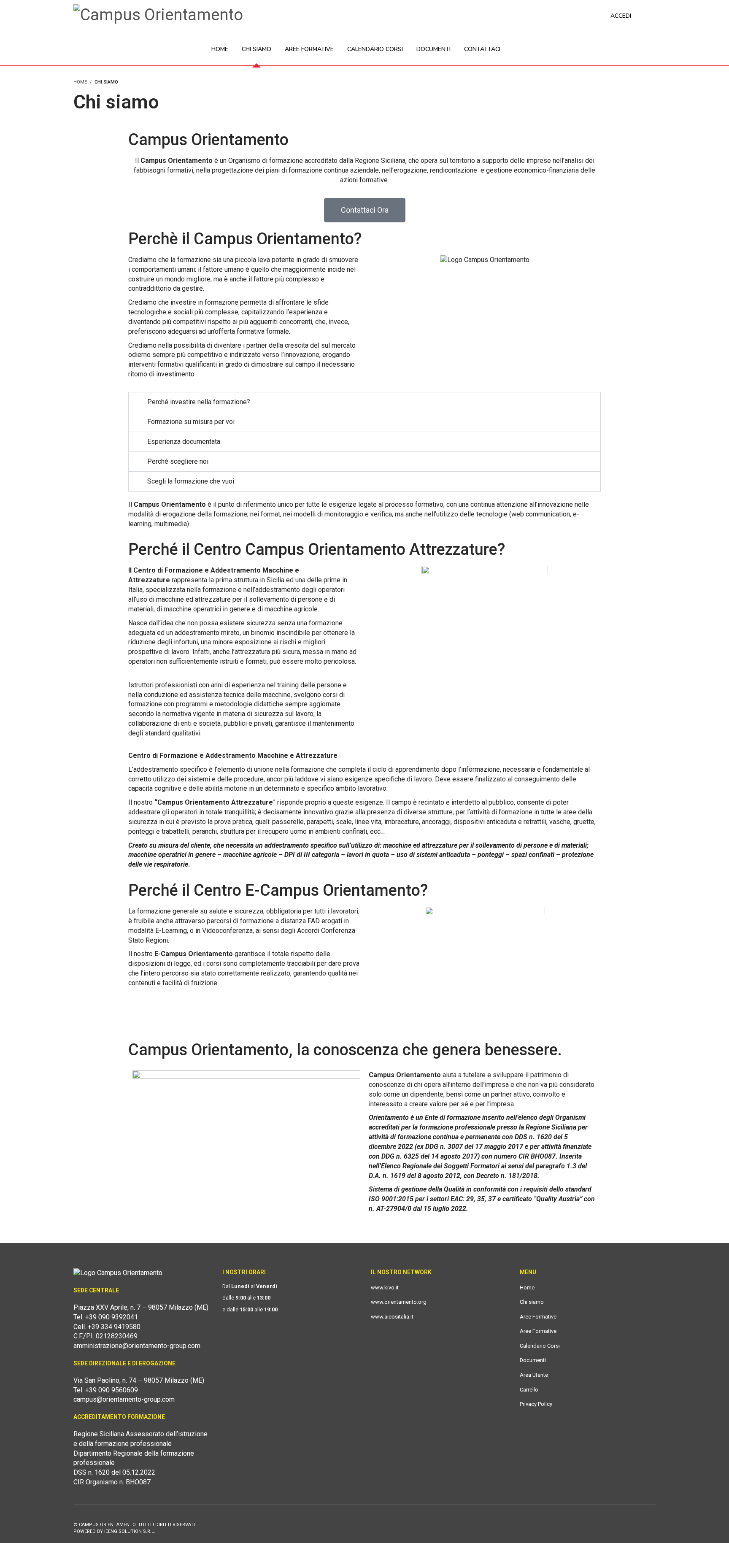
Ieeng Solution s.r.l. (129, 1531)
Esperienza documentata (183, 442)
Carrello (529, 1389)
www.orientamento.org (399, 1302)
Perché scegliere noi (177, 461)
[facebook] (632, 1524)
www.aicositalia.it (392, 1316)
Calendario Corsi (540, 1346)
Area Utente (534, 1375)
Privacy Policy (536, 1404)
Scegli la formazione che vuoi (190, 481)
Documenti (533, 1360)
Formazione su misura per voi (191, 422)
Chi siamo (532, 1302)
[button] (364, 402)
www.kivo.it (385, 1287)
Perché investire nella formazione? (198, 402)
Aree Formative (538, 1316)
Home (527, 1287)
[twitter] (650, 1524)
